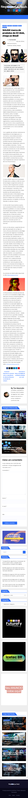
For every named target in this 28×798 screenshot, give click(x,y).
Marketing (15, 25)
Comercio (10, 25)
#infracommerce (11, 43)
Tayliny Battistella (17, 421)
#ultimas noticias (12, 45)
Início (9, 795)
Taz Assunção (12, 39)
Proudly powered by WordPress (10, 790)
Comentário (5, 470)
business (4, 25)
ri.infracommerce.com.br (12, 364)
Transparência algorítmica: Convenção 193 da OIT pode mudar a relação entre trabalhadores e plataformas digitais (13, 563)
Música (19, 25)
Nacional (4, 27)
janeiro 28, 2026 (9, 772)
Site (3, 514)
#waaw (19, 45)
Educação (6, 735)
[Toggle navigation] (15, 17)
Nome (4, 498)
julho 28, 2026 (8, 741)
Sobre (13, 795)
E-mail (4, 506)
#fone (22, 41)
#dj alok (18, 41)
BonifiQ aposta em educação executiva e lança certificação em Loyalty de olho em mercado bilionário (13, 569)
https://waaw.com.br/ (12, 275)
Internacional (7, 720)
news (5, 766)
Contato (18, 795)
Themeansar (14, 792)
